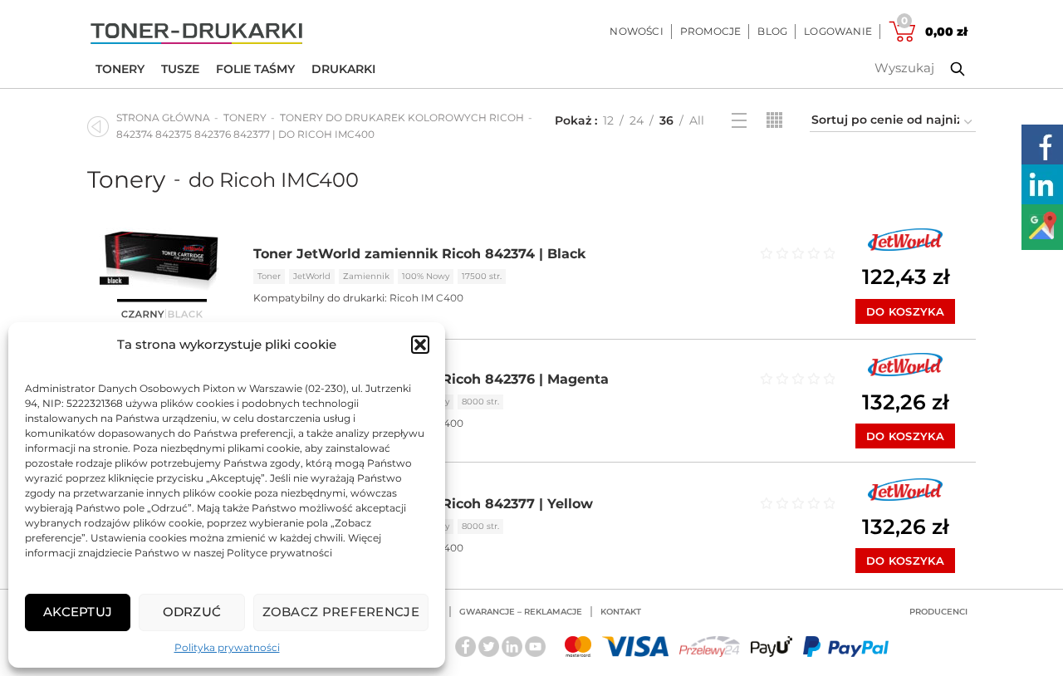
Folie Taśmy (255, 68)
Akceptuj (77, 612)
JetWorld (312, 276)
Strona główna (163, 117)
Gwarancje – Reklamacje (520, 611)
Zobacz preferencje (340, 612)
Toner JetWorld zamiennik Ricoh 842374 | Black (419, 254)
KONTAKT (620, 611)
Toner (269, 276)
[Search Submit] (945, 69)
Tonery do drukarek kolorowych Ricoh (402, 117)
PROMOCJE (711, 31)
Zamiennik (366, 276)
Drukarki (343, 68)
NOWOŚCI (636, 31)
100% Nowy (425, 276)
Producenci (938, 611)
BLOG (772, 31)
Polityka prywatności (227, 647)
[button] (420, 344)
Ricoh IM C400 (426, 297)
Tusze (180, 68)
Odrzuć (192, 612)
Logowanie (838, 31)
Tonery (120, 68)
